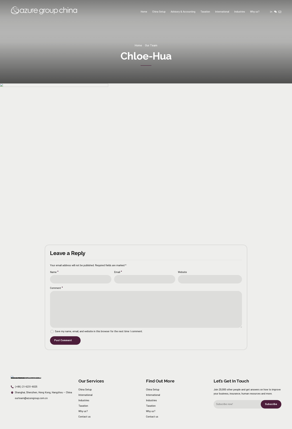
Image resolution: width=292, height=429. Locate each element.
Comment (55, 288)
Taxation (205, 12)
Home (144, 12)
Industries (239, 12)
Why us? (255, 12)
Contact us (84, 417)
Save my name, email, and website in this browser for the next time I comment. (99, 331)
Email (117, 272)
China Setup (159, 12)
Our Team (151, 45)
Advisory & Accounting (183, 12)
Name (53, 272)
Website (182, 272)
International (222, 12)
